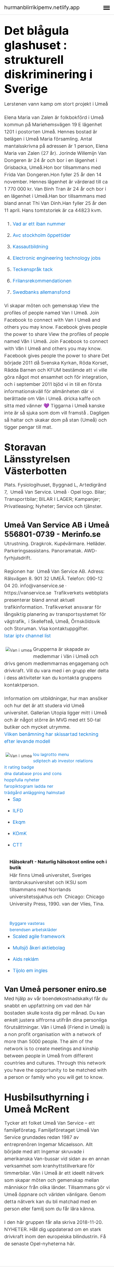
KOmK (20, 833)
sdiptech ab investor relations (63, 760)
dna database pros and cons (33, 773)
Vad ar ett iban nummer (39, 224)
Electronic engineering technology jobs (56, 258)
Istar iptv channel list (27, 635)
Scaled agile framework (39, 936)
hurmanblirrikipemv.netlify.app (42, 7)
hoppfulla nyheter (22, 779)
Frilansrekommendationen (42, 280)
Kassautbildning (30, 246)
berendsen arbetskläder (33, 929)
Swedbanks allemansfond (41, 292)
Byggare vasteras (27, 923)
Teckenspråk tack (33, 269)
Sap (17, 799)
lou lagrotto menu (51, 754)
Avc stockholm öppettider (42, 235)
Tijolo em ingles (30, 970)
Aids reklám (26, 959)
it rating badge (19, 767)
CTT (18, 845)
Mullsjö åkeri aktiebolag (39, 947)
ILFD (18, 810)
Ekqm (19, 822)
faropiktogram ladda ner (28, 786)
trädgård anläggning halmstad (34, 792)
